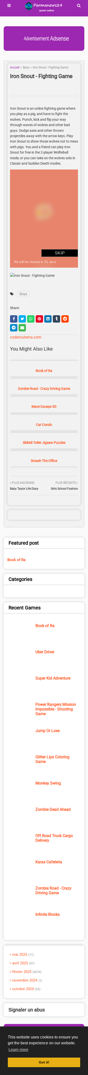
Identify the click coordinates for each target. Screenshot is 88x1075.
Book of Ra (44, 371)
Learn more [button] (18, 1050)
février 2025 (26, 972)
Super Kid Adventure (52, 678)
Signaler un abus (27, 1010)
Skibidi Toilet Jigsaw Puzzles (44, 443)
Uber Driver (44, 652)
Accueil (15, 67)
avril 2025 (22, 963)
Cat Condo (44, 425)
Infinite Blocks (47, 914)
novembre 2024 (26, 980)
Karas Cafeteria (48, 862)
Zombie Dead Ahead (53, 809)
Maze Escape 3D (44, 406)
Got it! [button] (44, 1062)
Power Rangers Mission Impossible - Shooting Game (55, 709)
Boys (26, 67)
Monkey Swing (48, 783)
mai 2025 (22, 954)
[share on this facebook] (13, 319)
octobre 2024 (25, 989)
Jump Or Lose (47, 730)
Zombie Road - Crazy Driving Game (44, 389)
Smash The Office (44, 461)
